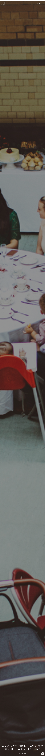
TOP (42, 753)
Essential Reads (22, 742)
